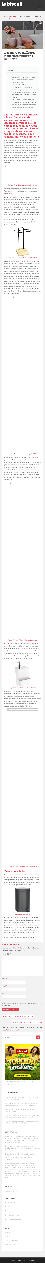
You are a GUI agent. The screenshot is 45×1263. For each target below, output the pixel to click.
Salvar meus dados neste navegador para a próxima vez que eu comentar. (22, 1004)
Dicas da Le (12, 16)
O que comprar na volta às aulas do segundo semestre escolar (20, 1110)
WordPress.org (10, 1245)
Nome (4, 979)
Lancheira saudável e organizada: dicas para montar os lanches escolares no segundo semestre (22, 1116)
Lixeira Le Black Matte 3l (22, 914)
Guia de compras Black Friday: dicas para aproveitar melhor (22, 1149)
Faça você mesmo (14, 1211)
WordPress (32, 1261)
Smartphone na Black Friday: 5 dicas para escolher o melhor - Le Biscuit (20, 1147)
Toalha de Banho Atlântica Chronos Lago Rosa (22, 640)
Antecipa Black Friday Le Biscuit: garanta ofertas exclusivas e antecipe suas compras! (21, 1140)
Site (3, 993)
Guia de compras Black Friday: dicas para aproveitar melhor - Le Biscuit (20, 1137)
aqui (10, 193)
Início (4, 16)
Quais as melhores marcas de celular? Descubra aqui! (20, 1166)
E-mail (4, 986)
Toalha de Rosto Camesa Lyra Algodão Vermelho (22, 185)
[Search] (38, 1037)
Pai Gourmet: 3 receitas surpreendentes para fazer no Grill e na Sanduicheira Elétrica (22, 1122)
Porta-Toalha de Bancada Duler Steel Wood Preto (22, 258)
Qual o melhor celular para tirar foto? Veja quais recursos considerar (21, 1158)
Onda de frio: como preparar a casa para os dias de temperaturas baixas (22, 1098)
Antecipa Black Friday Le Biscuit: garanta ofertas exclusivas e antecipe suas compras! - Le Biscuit (22, 1172)
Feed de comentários (12, 1241)
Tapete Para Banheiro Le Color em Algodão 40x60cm (22, 454)
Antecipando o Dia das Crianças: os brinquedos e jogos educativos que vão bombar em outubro (21, 1104)
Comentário (6, 954)
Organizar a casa (13, 1215)
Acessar (7, 1233)
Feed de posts (9, 1237)
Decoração (11, 1203)
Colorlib (18, 1261)
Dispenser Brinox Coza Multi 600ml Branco (23, 688)
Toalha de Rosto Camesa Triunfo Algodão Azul (22, 866)
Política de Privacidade (13, 1030)
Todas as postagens (14, 1219)
